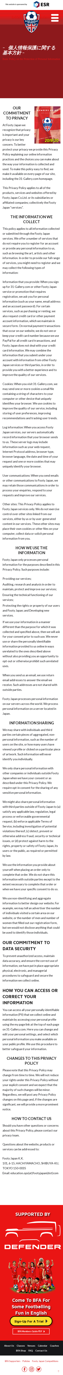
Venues (31, 1345)
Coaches (54, 1345)
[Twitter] (38, 1370)
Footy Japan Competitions (45, 1361)
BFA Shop (21, 1350)
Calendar (42, 1345)
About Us (9, 1345)
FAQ (30, 1350)
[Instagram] (31, 1370)
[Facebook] (24, 1370)
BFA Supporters (12, 1361)
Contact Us (41, 1350)
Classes (21, 1345)
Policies (26, 1361)
